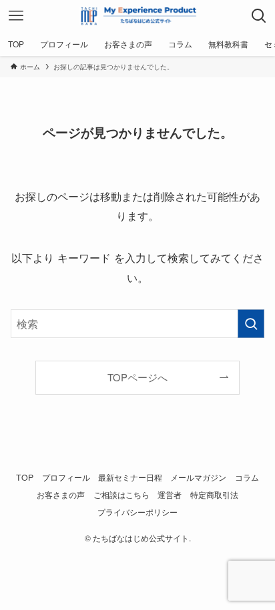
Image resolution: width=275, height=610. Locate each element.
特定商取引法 (214, 495)
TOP (24, 477)
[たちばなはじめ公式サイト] (137, 16)
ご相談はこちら (121, 495)
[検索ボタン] (259, 16)
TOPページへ (137, 377)
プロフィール (66, 477)
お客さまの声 (61, 495)
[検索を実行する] (251, 323)
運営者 (170, 495)
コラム (247, 477)
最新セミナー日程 (130, 477)
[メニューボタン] (16, 16)
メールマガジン (198, 477)
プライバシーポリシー (137, 512)
